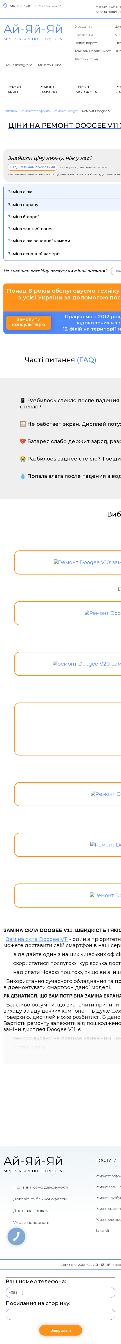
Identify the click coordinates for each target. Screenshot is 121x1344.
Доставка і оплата (31, 1210)
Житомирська (86, 59)
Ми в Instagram (19, 65)
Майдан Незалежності (93, 51)
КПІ (117, 34)
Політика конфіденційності (40, 1187)
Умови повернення (33, 1222)
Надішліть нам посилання (32, 167)
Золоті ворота (86, 43)
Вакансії (102, 1230)
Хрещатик (83, 26)
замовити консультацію (28, 322)
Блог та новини (108, 12)
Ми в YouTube (49, 65)
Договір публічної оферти (40, 1198)
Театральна (84, 34)
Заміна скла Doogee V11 (37, 939)
